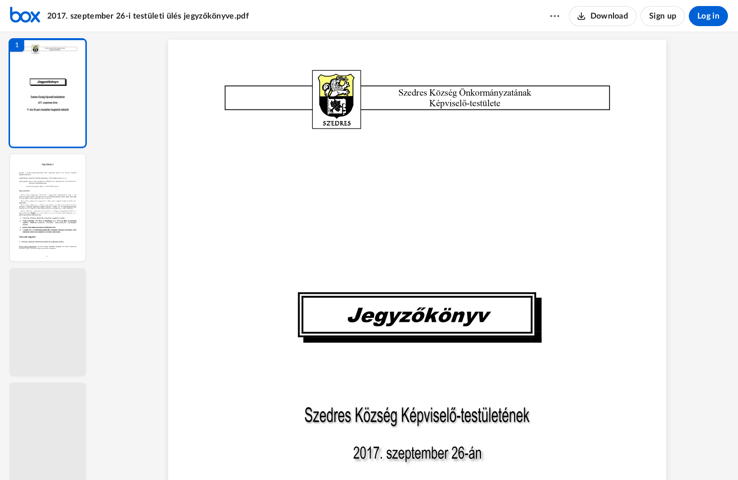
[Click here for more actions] (555, 16)
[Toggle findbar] (343, 455)
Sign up (662, 16)
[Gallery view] (491, 455)
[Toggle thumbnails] (325, 455)
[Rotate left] (472, 455)
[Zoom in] (452, 455)
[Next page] (397, 455)
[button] (47, 93)
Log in (708, 16)
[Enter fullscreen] (510, 455)
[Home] (25, 16)
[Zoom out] (418, 455)
